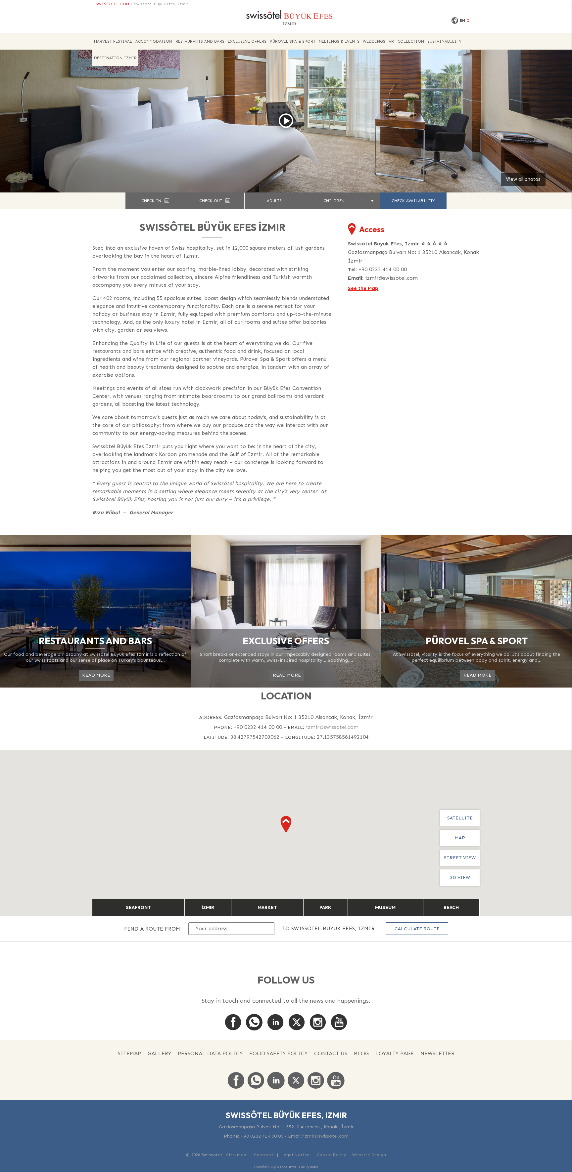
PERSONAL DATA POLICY (210, 1053)
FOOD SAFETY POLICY (278, 1053)
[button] (286, 824)
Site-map (236, 1154)
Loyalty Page (394, 1053)
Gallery (159, 1053)
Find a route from (152, 928)
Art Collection (406, 41)
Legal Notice (295, 1154)
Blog (361, 1053)
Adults (274, 200)
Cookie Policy (332, 1154)
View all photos (523, 179)
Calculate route (417, 929)
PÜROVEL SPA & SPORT (292, 41)
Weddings (374, 41)
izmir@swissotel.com (391, 278)
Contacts (264, 1154)
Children (334, 200)
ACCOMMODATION (153, 41)
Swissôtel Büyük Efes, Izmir (161, 4)
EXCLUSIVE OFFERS (247, 41)
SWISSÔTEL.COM (112, 4)
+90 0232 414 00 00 (382, 269)
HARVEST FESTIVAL (113, 41)
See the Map (363, 288)
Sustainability (444, 41)
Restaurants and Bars (199, 41)
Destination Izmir (115, 58)
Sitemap (129, 1053)
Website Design (369, 1154)
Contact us (330, 1053)
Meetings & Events (339, 41)
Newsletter (437, 1053)
